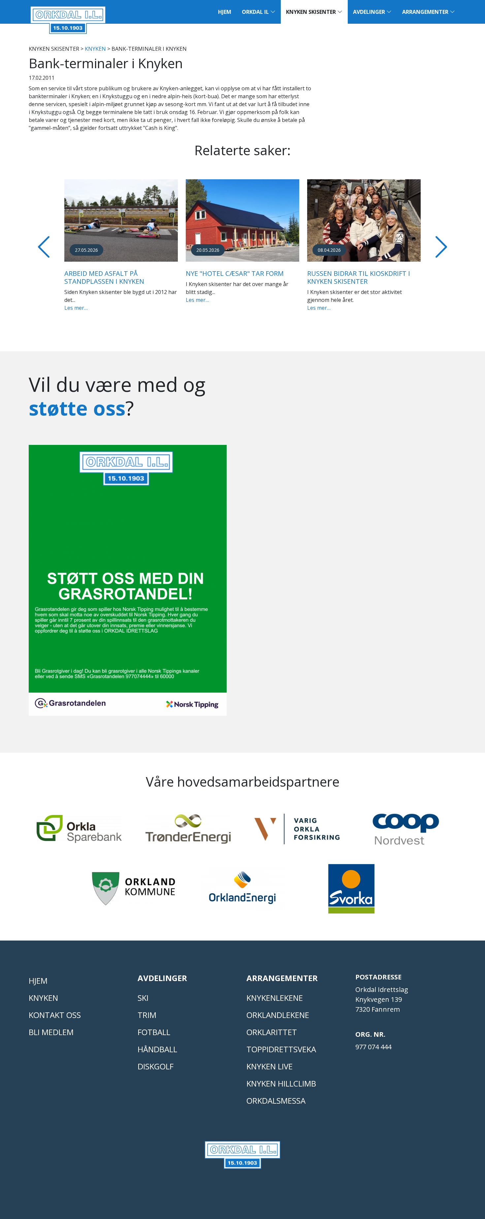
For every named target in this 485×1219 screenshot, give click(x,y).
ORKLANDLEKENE (277, 1014)
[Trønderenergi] (188, 832)
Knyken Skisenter (311, 11)
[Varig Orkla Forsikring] (296, 832)
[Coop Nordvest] (405, 832)
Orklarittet (271, 1032)
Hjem (224, 11)
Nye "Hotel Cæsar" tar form (235, 273)
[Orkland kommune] (133, 891)
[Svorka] (351, 892)
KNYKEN (95, 48)
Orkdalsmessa (276, 1100)
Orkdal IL (256, 11)
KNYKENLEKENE (274, 997)
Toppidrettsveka (281, 1049)
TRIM (147, 1014)
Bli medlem (51, 1032)
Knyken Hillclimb (281, 1083)
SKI (143, 997)
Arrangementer (426, 11)
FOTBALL (154, 1032)
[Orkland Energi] (242, 891)
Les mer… (76, 307)
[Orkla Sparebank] (79, 832)
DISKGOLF (156, 1066)
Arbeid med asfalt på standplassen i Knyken (104, 277)
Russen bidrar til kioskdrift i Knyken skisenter (358, 277)
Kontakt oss (55, 1014)
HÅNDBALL (157, 1049)
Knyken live (269, 1066)
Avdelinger (369, 11)
